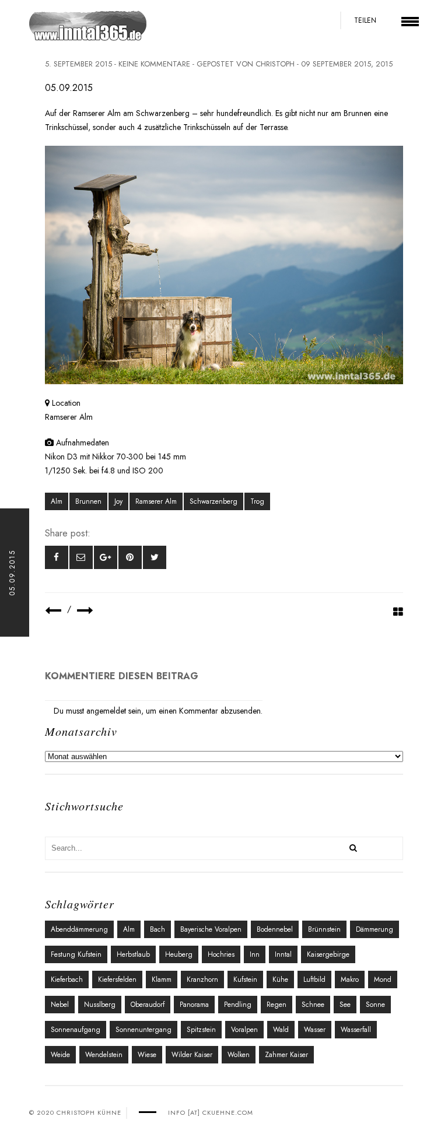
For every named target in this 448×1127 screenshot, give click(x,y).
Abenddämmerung (79, 929)
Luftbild (314, 979)
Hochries (221, 954)
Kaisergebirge (328, 954)
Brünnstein (324, 929)
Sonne (375, 1004)
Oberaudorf (147, 1004)
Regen (276, 1004)
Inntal (283, 954)
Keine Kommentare (154, 63)
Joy (118, 501)
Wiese (147, 1054)
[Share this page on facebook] (56, 557)
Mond (382, 979)
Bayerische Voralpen (211, 929)
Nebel (60, 1004)
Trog (257, 501)
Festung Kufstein (76, 954)
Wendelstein (104, 1054)
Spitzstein (201, 1029)
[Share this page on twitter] (154, 557)
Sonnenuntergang (144, 1029)
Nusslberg (100, 1004)
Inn (255, 954)
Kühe (280, 979)
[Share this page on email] (81, 557)
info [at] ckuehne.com (210, 1112)
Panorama (194, 1004)
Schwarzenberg (213, 501)
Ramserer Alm (156, 501)
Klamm (162, 979)
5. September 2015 (78, 63)
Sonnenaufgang (75, 1029)
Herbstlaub (133, 954)
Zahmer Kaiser (286, 1054)
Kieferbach (67, 979)
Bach (157, 929)
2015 (384, 63)
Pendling (237, 1004)
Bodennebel (275, 929)
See (345, 1004)
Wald (281, 1029)
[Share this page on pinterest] (130, 557)
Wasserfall (356, 1029)
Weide (60, 1054)
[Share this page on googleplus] (105, 557)
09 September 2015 (336, 63)
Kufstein (245, 979)
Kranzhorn (202, 979)
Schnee (313, 1004)
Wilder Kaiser (192, 1054)
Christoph (275, 63)
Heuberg (178, 954)
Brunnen (88, 501)
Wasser (315, 1029)
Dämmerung (374, 929)
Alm (56, 501)
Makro (350, 979)
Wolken (239, 1054)
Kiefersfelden (117, 979)
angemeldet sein (113, 711)
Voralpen (244, 1029)
